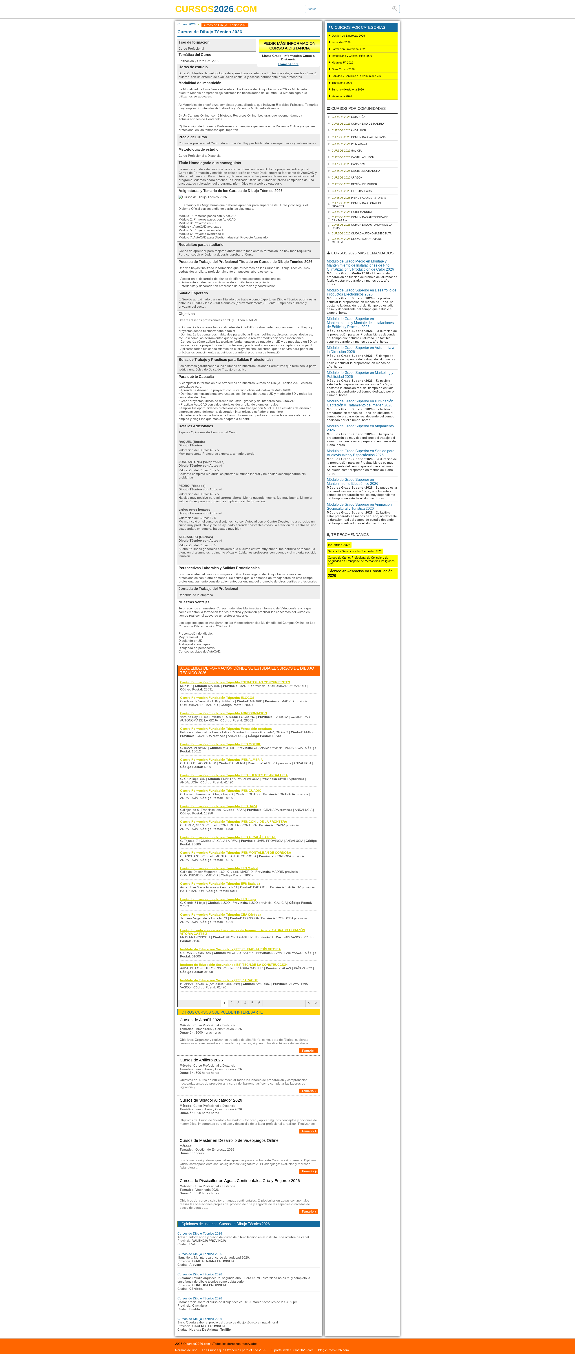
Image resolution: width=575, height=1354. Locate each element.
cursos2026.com (198, 1343)
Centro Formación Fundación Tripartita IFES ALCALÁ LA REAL (228, 837)
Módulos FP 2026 (342, 62)
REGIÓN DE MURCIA (355, 184)
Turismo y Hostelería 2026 (348, 89)
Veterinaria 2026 (342, 96)
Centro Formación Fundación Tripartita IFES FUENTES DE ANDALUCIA (234, 775)
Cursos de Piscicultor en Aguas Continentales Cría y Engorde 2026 (240, 1180)
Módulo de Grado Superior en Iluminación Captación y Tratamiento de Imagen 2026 (360, 403)
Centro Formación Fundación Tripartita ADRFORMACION (223, 713)
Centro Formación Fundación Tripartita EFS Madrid (219, 868)
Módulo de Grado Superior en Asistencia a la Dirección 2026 (360, 350)
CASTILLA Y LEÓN (353, 157)
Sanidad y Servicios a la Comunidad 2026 (357, 76)
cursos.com (216, 9)
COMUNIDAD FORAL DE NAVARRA (357, 205)
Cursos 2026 (186, 24)
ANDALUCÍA (349, 130)
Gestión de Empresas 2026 (348, 35)
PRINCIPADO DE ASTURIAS (359, 197)
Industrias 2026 (341, 42)
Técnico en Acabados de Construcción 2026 (360, 573)
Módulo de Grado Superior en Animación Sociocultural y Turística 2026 (359, 506)
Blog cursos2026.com (333, 1350)
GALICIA (347, 150)
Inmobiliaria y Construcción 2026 (352, 55)
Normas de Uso (186, 1350)
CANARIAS (348, 164)
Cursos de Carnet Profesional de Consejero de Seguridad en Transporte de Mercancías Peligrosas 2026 (361, 561)
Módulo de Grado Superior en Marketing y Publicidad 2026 (360, 375)
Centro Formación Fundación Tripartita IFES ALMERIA (221, 759)
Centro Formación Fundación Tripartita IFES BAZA (218, 806)
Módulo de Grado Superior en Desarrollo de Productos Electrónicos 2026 (361, 292)
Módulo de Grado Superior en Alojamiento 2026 (360, 428)
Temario (308, 1050)
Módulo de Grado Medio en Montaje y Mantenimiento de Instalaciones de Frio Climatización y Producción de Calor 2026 (360, 265)
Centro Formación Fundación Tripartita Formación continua (226, 728)
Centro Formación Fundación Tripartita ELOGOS (217, 697)
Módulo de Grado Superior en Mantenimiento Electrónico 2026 (352, 481)
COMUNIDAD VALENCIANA (359, 137)
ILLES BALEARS (352, 191)
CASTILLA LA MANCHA (356, 170)
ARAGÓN (347, 177)
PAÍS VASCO (349, 144)
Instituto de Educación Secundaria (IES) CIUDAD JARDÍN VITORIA (230, 949)
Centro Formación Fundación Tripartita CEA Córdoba (220, 914)
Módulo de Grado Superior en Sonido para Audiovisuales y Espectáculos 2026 (360, 453)
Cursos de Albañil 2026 (200, 1020)
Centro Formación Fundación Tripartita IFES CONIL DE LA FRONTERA (233, 821)
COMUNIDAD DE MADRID (358, 123)
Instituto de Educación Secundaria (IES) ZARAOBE (219, 980)
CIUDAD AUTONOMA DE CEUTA (361, 233)
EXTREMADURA (352, 212)
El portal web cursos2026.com (292, 1350)
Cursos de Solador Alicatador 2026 (211, 1100)
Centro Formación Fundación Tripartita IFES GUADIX (220, 790)
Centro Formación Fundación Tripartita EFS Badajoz (220, 883)
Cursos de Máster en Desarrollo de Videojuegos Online (229, 1140)
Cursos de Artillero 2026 (201, 1060)
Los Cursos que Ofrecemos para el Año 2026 (234, 1350)
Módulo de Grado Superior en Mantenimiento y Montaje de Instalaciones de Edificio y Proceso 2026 (360, 323)
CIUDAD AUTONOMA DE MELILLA (357, 240)
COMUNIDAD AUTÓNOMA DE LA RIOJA (362, 226)
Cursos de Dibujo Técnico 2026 (199, 1233)
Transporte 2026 (342, 82)
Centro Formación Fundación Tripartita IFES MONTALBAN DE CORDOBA (235, 852)
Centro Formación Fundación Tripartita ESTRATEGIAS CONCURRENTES (235, 682)
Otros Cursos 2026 (343, 69)
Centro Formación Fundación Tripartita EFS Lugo (218, 899)
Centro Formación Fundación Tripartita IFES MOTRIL (220, 744)
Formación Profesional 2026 (349, 49)
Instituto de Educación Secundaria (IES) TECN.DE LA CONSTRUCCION (234, 964)
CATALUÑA (348, 117)
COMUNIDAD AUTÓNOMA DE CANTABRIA (360, 219)
